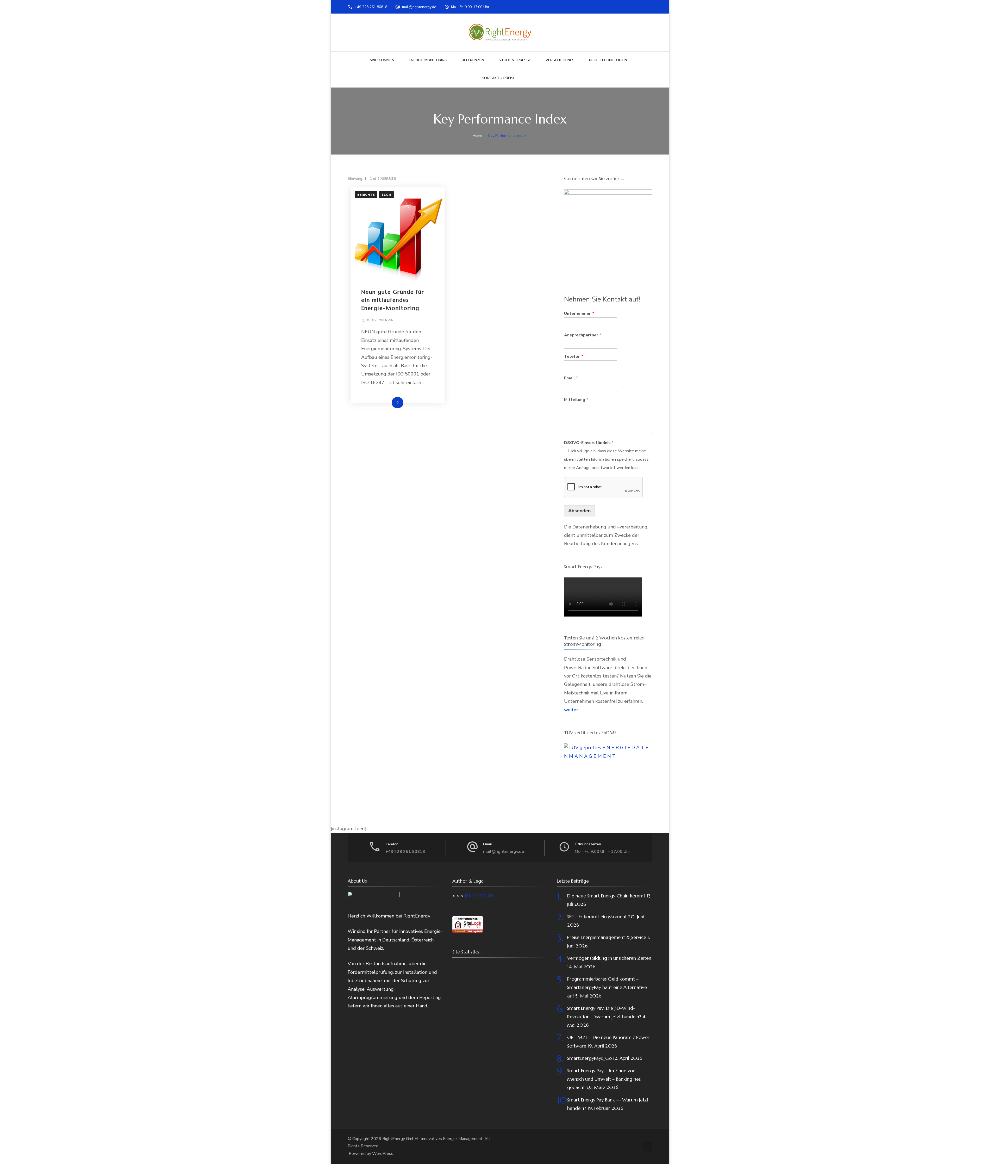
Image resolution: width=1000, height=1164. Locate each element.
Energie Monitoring (428, 60)
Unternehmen (579, 313)
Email (571, 378)
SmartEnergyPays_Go (589, 1058)
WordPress (382, 1153)
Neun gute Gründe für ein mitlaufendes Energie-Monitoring (392, 300)
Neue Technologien (608, 60)
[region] (608, 233)
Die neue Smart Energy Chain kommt (606, 896)
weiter (571, 710)
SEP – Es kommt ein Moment (597, 917)
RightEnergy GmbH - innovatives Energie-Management (432, 1139)
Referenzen (473, 60)
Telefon (573, 356)
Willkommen (382, 60)
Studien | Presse (515, 60)
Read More (389, 402)
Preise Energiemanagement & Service (606, 937)
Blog (386, 195)
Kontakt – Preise (498, 78)
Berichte (366, 195)
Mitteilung (576, 400)
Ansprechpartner (582, 335)
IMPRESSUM (479, 896)
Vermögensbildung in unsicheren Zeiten (609, 958)
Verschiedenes (560, 60)
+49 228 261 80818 (371, 6)
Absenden (579, 511)
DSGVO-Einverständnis (589, 443)
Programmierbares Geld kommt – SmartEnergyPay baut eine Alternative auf (607, 987)
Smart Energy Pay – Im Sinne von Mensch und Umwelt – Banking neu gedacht (604, 1079)
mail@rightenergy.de (419, 6)
